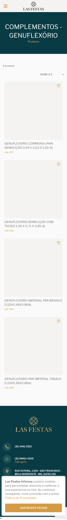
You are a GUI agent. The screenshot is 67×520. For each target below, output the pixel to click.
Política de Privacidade (20, 498)
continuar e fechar (33, 507)
